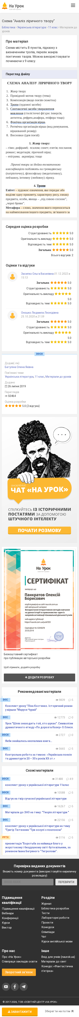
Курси (6, 922)
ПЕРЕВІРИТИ (66, 882)
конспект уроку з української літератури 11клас (37, 784)
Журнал (46, 903)
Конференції (10, 918)
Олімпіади (47, 932)
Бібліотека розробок (55, 908)
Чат (43, 936)
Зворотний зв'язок (19, 972)
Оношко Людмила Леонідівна (39, 312)
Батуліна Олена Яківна (19, 367)
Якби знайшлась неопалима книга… (28, 741)
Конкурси (47, 927)
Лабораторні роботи (55, 917)
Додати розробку (40, 677)
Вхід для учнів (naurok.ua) (58, 957)
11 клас (39, 376)
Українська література (19, 376)
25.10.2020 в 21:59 (32, 316)
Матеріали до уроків (58, 376)
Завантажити (21, 1011)
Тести (45, 913)
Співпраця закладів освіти (19, 961)
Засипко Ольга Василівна (37, 273)
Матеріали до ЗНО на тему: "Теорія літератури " (37, 812)
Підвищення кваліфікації (18, 908)
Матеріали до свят (54, 961)
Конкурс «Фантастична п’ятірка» (57, 969)
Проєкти (47, 922)
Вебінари (8, 913)
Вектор (7, 927)
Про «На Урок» (11, 957)
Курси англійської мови (56, 941)
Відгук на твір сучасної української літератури (36, 798)
